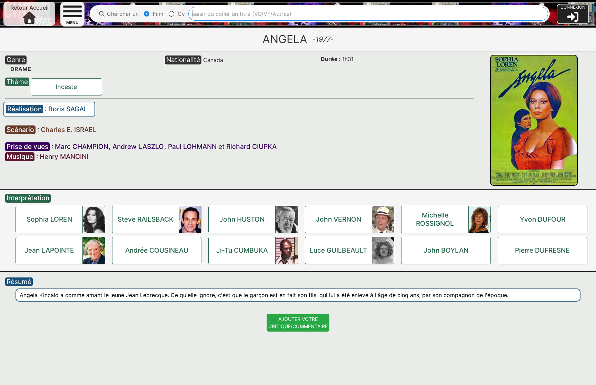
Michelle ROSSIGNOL (435, 219)
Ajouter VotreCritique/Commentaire (298, 322)
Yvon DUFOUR (542, 219)
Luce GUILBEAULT (338, 250)
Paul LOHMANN (192, 146)
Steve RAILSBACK (145, 219)
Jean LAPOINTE (49, 250)
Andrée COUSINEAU (156, 250)
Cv (180, 13)
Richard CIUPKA (251, 146)
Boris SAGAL (68, 109)
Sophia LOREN (49, 219)
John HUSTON (242, 219)
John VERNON (338, 219)
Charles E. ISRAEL (69, 129)
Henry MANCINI (64, 156)
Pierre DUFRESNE (542, 250)
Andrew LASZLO (138, 146)
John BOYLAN (446, 250)
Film (157, 13)
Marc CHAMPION (81, 146)
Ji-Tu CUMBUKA (242, 250)
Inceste (66, 86)
